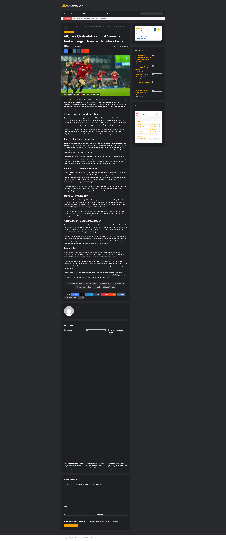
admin (68, 46)
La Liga (145, 113)
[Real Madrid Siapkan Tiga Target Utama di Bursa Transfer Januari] (96, 395)
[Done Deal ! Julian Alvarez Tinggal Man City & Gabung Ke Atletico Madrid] (74, 395)
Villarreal (139, 131)
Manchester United (84, 287)
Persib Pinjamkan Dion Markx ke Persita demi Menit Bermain (89, 18)
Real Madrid (140, 124)
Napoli (97, 287)
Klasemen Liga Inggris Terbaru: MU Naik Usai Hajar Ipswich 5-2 (142, 67)
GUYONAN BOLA (69, 100)
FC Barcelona (140, 121)
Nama (66, 506)
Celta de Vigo (140, 136)
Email (66, 514)
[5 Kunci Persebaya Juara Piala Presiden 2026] (157, 76)
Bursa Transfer (80, 26)
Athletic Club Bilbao (142, 129)
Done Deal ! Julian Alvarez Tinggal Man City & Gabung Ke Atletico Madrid (73, 465)
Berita (73, 13)
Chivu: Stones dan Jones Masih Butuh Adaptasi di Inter (141, 92)
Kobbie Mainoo (106, 283)
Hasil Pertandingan (97, 13)
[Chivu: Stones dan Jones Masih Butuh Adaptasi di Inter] (157, 93)
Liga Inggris (120, 283)
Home (65, 13)
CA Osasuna (140, 141)
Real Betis (140, 133)
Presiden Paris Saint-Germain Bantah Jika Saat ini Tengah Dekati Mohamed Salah (117, 465)
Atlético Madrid (141, 126)
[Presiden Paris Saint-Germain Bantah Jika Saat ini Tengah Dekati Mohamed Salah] (118, 395)
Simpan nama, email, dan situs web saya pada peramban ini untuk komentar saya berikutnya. (92, 521)
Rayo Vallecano (141, 138)
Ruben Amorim (109, 287)
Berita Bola (72, 26)
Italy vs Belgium (141, 38)
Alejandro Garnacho (75, 283)
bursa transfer (92, 283)
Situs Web (100, 514)
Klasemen (110, 13)
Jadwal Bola (83, 13)
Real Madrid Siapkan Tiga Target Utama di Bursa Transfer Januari (95, 464)
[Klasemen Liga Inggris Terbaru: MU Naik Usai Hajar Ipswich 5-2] (157, 68)
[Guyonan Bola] (72, 6)
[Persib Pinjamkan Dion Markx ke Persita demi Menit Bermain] (157, 84)
